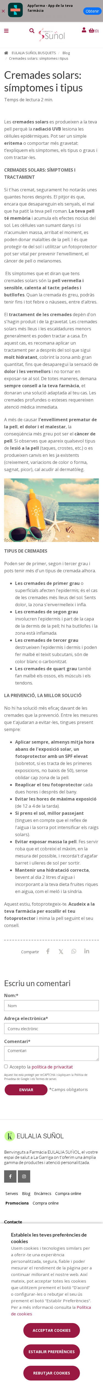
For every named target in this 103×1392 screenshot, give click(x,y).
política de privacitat (52, 1067)
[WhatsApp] (74, 951)
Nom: (11, 995)
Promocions (17, 1203)
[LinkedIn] (86, 951)
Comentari (17, 1041)
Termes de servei (46, 1079)
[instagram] (24, 1176)
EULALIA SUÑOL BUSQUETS (34, 52)
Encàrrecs (42, 1193)
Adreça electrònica (26, 1018)
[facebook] (10, 1176)
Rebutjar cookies (51, 1373)
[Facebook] (48, 951)
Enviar (26, 1089)
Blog (66, 52)
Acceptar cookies (52, 1330)
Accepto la (41, 1067)
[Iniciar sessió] (84, 30)
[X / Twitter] (61, 951)
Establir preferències (52, 1351)
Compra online (68, 1193)
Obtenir (92, 11)
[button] (6, 31)
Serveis (11, 1193)
